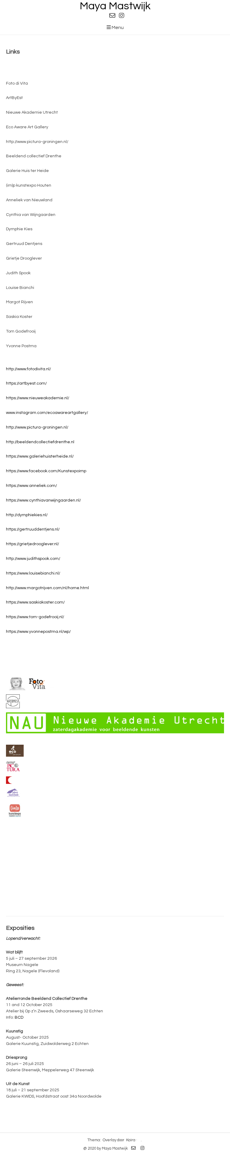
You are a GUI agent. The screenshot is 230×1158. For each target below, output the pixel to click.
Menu (117, 27)
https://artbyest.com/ (26, 383)
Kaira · (131, 1140)
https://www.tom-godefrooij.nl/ (35, 617)
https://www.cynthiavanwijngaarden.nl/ (43, 500)
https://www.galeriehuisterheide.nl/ (40, 456)
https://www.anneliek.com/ (31, 486)
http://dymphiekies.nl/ (27, 515)
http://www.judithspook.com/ (33, 559)
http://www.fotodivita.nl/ (28, 369)
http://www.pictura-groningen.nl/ (37, 427)
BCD (19, 1017)
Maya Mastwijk (115, 6)
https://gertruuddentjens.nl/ (33, 529)
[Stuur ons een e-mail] (112, 16)
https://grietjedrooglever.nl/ (32, 544)
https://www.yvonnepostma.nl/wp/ (38, 632)
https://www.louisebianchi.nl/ (33, 573)
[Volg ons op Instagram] (121, 16)
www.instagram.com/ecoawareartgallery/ (47, 413)
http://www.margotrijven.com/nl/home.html (47, 588)
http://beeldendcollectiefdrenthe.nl (40, 442)
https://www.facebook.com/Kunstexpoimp (46, 471)
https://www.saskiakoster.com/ (35, 602)
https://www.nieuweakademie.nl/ (37, 398)
